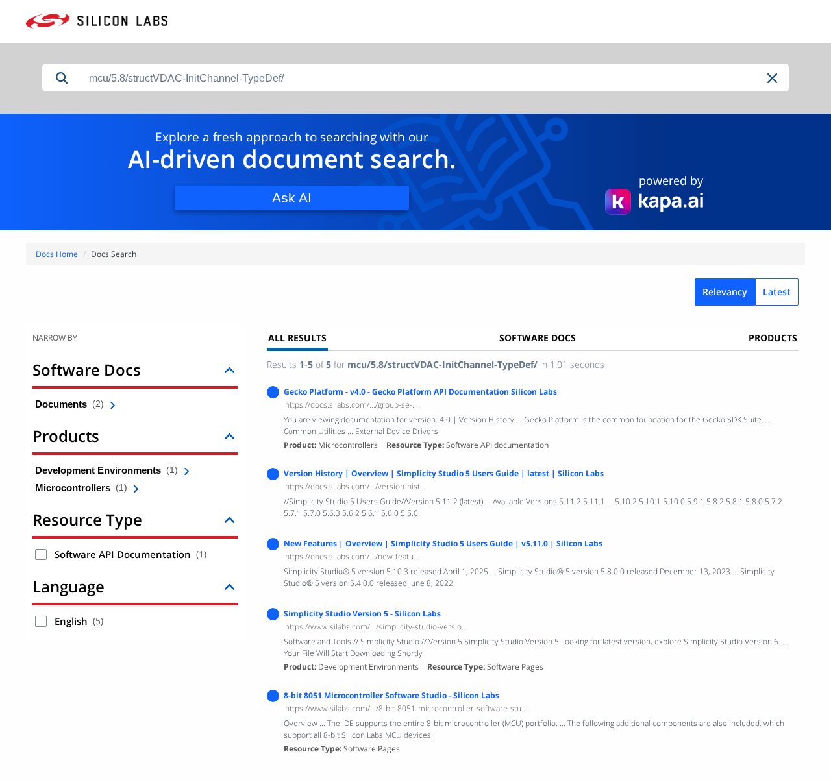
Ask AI (292, 197)
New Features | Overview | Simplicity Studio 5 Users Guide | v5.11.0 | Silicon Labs (443, 543)
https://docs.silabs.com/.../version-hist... (355, 486)
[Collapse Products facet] (229, 435)
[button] (773, 78)
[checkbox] (41, 554)
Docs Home (57, 254)
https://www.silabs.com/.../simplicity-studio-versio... (376, 626)
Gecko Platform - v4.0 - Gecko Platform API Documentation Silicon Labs (420, 391)
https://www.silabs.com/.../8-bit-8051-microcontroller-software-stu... (406, 708)
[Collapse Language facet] (229, 586)
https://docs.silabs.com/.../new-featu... (352, 556)
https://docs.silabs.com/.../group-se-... (351, 404)
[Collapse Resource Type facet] (229, 519)
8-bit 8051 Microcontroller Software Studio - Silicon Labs (391, 695)
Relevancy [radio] (724, 292)
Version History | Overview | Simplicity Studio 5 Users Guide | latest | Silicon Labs (444, 473)
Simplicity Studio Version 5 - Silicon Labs (362, 613)
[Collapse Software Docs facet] (229, 369)
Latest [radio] (777, 292)
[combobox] (435, 78)
